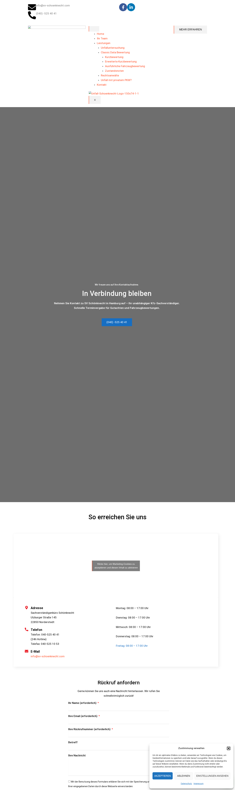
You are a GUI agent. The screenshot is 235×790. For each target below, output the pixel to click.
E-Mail (35, 651)
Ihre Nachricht (77, 755)
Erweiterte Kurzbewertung (121, 61)
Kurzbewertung (114, 57)
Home (100, 33)
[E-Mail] (26, 651)
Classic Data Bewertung (115, 52)
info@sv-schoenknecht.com (48, 656)
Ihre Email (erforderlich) (83, 716)
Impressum (199, 783)
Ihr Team (102, 38)
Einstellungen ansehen (212, 775)
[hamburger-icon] (94, 29)
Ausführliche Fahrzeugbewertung (125, 66)
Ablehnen (183, 775)
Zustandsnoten (114, 70)
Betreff (73, 742)
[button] (228, 748)
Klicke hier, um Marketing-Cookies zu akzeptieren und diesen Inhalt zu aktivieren (116, 566)
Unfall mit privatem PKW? (116, 80)
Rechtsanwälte (110, 75)
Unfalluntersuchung (113, 47)
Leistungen (103, 43)
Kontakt (101, 84)
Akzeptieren (162, 775)
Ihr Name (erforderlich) (82, 702)
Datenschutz (186, 783)
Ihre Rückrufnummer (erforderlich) (89, 729)
